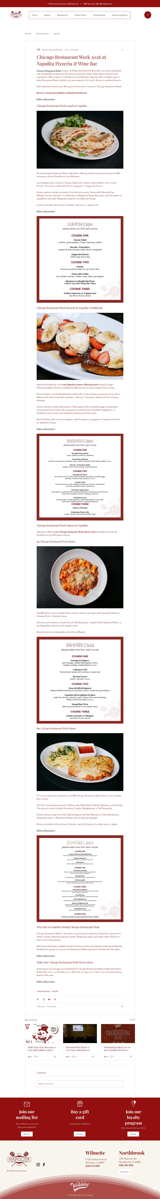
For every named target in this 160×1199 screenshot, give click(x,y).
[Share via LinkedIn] (49, 999)
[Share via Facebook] (38, 999)
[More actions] (122, 49)
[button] (148, 15)
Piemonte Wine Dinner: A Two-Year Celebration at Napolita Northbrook (77, 1048)
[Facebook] (44, 1164)
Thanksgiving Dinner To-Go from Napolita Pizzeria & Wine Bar (117, 1048)
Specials (57, 33)
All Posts (28, 33)
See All (132, 1020)
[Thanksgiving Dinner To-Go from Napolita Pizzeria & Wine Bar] (118, 1033)
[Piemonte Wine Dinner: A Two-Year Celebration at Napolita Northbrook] (80, 1033)
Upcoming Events (42, 33)
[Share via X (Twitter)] (43, 999)
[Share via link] (55, 999)
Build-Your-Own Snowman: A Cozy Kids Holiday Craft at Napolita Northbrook (42, 1048)
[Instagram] (38, 1164)
